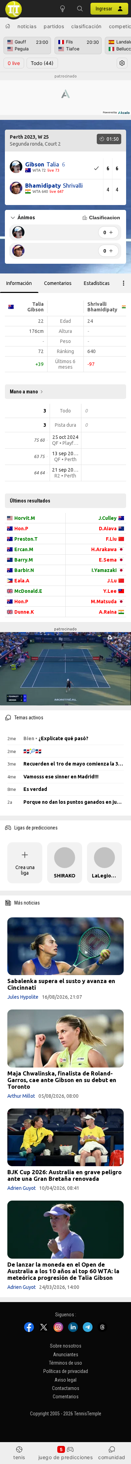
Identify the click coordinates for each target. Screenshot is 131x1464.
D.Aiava (108, 528)
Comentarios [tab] (58, 283)
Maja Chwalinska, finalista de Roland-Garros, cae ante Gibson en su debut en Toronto (61, 1080)
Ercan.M (23, 549)
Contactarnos (65, 1388)
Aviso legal (65, 1379)
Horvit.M (24, 518)
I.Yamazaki (104, 570)
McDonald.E (28, 591)
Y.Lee (110, 591)
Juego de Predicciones (65, 1457)
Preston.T (26, 539)
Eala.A (21, 580)
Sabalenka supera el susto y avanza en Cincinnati (61, 984)
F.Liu (111, 539)
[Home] (7, 26)
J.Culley (108, 518)
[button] (80, 9)
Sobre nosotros (65, 1346)
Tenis (19, 1457)
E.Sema (108, 560)
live (14, 63)
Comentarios (66, 1396)
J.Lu (112, 580)
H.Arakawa (104, 549)
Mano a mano (24, 391)
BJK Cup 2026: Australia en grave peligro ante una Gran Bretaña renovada (64, 1175)
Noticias (26, 26)
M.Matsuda (104, 601)
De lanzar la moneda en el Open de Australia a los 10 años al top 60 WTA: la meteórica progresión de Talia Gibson (63, 1271)
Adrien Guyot (21, 1188)
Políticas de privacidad (65, 1371)
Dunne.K (24, 612)
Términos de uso (65, 1363)
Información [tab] (19, 283)
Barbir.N (24, 570)
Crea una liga (25, 870)
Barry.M (23, 560)
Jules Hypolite (22, 997)
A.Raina (108, 612)
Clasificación (86, 26)
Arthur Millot (21, 1096)
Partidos (54, 26)
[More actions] (123, 283)
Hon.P (21, 528)
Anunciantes (65, 1354)
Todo (42, 63)
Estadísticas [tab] (97, 283)
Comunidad (111, 1457)
